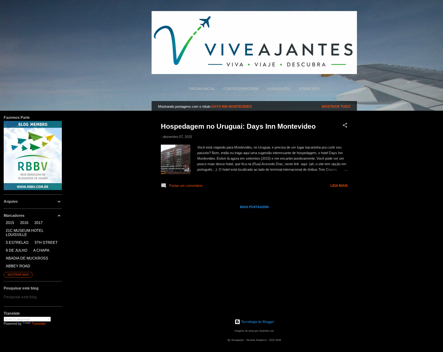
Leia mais (339, 186)
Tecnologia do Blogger (257, 322)
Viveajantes (278, 89)
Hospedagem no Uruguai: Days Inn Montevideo (238, 126)
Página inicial (202, 89)
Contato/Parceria (240, 89)
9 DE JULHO (16, 250)
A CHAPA (41, 250)
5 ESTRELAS (17, 243)
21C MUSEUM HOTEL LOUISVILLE (24, 233)
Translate (39, 323)
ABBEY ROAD (18, 266)
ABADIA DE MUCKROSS (27, 258)
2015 (10, 223)
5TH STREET (46, 243)
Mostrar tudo (336, 106)
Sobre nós (309, 89)
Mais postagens (254, 207)
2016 (24, 223)
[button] (345, 126)
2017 (38, 223)
